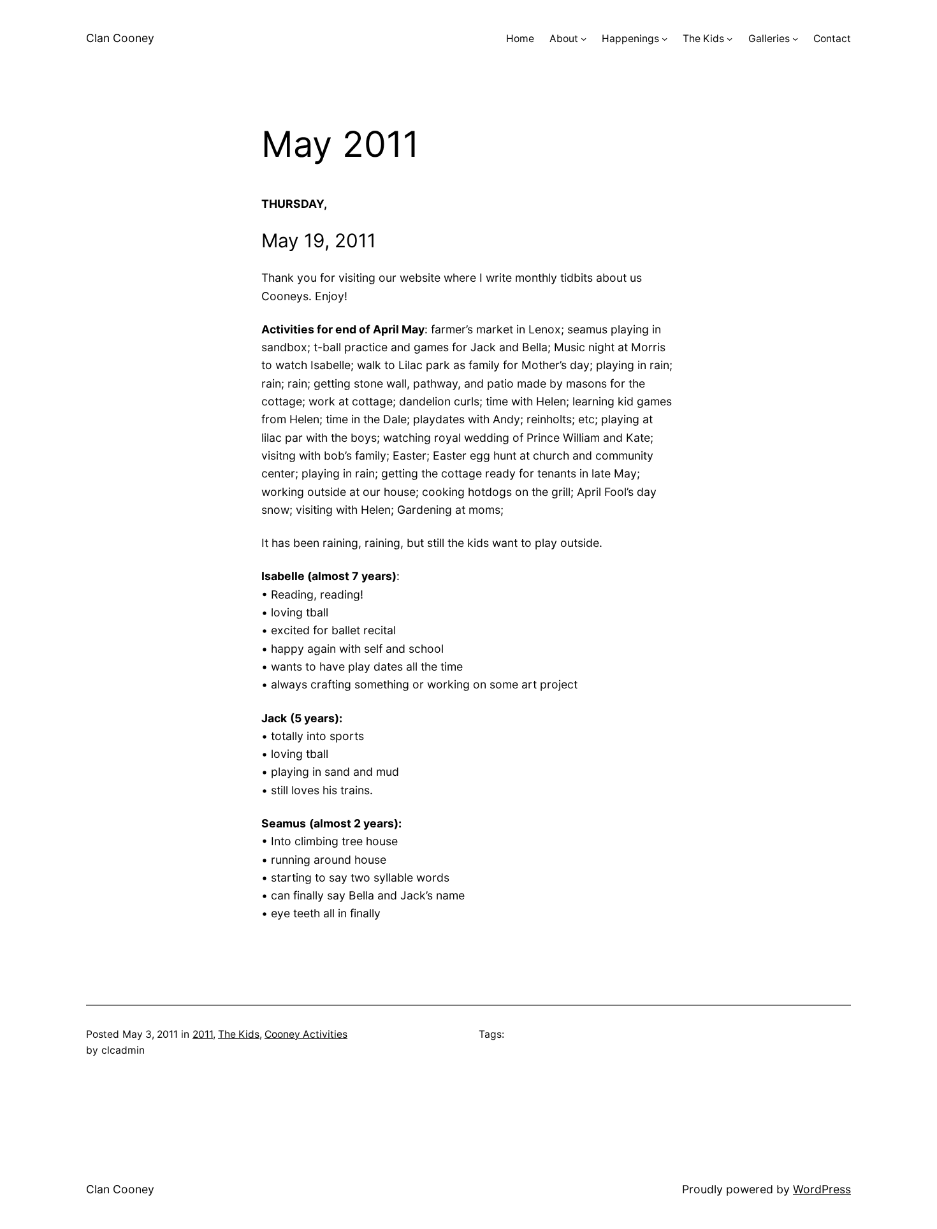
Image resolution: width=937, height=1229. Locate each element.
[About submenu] (583, 38)
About (563, 39)
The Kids (703, 39)
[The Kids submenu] (729, 38)
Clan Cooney (120, 38)
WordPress (822, 1189)
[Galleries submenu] (795, 38)
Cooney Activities (306, 1034)
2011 (202, 1034)
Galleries (769, 39)
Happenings (630, 39)
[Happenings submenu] (664, 38)
